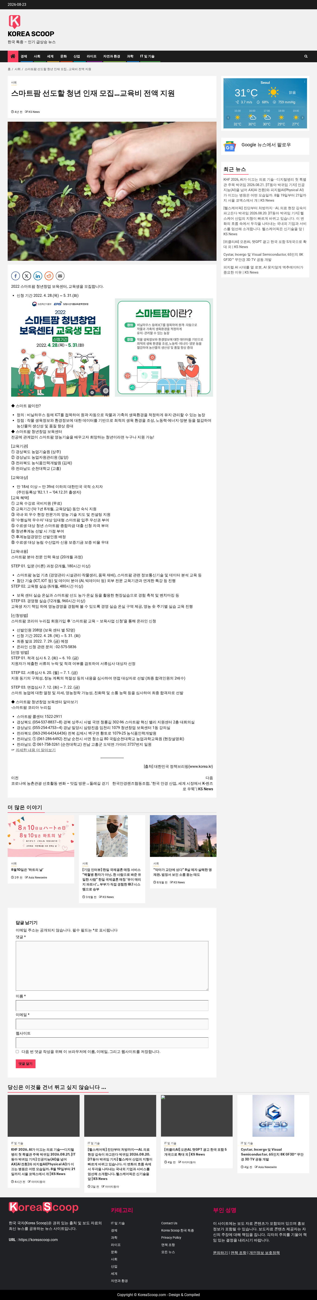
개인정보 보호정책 (264, 1253)
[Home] (13, 56)
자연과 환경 (111, 56)
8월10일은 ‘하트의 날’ (27, 870)
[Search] (306, 56)
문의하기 (220, 1253)
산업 (77, 56)
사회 (37, 56)
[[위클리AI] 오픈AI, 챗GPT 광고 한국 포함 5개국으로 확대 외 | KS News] (197, 1116)
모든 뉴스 (168, 1252)
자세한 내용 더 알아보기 (36, 750)
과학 (130, 56)
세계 (50, 56)
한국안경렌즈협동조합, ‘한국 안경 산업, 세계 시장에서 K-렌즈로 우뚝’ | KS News (162, 783)
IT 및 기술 (147, 56)
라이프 (92, 56)
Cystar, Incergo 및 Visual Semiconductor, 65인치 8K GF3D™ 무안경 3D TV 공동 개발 (272, 1154)
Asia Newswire (38, 877)
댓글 (21, 937)
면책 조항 (168, 1245)
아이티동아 (38, 1181)
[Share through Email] (60, 275)
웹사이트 (23, 1033)
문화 (63, 56)
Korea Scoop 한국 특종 (177, 1230)
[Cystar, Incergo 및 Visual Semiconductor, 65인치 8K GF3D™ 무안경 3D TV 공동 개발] (273, 1116)
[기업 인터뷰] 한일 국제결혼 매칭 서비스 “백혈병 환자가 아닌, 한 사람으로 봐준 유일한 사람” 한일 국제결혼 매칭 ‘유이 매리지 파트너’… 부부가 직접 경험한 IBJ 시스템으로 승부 (111, 879)
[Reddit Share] (49, 275)
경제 (24, 56)
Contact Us (169, 1223)
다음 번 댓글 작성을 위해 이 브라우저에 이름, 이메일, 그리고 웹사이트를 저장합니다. (91, 1051)
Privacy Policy (171, 1237)
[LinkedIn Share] (37, 275)
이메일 (22, 1015)
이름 (21, 996)
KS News (34, 112)
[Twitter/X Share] (26, 275)
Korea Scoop (31, 34)
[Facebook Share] (15, 275)
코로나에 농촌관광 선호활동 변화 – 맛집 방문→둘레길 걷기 (60, 781)
